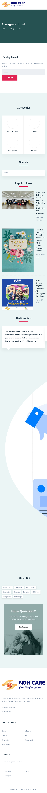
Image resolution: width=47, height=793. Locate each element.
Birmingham (19, 587)
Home (4, 29)
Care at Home (30, 587)
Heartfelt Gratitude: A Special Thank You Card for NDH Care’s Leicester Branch (40, 240)
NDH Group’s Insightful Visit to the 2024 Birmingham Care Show (40, 288)
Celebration (6, 592)
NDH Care (36, 592)
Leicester (26, 592)
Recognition (7, 597)
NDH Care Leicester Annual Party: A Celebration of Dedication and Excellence (40, 202)
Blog (12, 29)
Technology (18, 597)
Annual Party (7, 587)
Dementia (17, 592)
